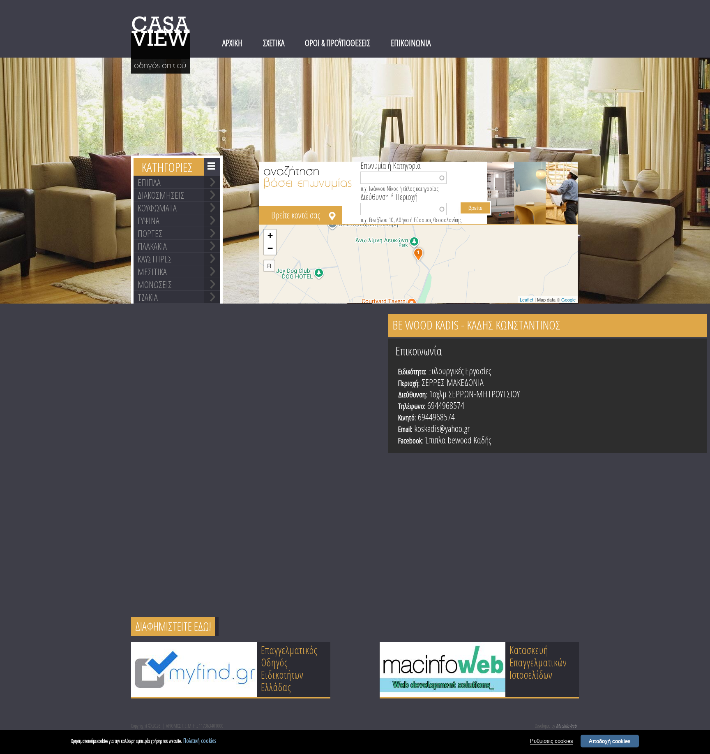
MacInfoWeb (566, 725)
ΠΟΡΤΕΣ (150, 233)
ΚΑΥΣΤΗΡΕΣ (155, 259)
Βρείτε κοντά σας (295, 215)
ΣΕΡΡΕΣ (433, 382)
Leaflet (526, 299)
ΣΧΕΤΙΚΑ (273, 43)
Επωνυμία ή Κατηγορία (390, 165)
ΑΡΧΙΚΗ (232, 43)
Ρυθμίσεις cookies (551, 741)
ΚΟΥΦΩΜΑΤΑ (157, 208)
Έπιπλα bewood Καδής (458, 440)
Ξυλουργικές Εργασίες (459, 370)
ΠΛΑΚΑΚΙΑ (152, 246)
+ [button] (270, 235)
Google (568, 299)
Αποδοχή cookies (610, 741)
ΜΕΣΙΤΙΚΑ (152, 271)
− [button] (270, 248)
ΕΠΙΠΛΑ (149, 182)
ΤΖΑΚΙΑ (148, 297)
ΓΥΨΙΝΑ (148, 220)
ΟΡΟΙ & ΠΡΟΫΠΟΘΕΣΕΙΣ (337, 43)
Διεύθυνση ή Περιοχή (388, 196)
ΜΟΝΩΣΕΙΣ (155, 284)
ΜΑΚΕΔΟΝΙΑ (465, 382)
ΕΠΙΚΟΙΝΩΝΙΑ (411, 43)
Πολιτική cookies (199, 741)
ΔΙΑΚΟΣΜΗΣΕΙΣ (161, 195)
